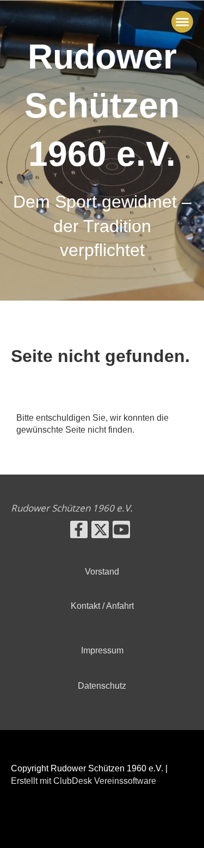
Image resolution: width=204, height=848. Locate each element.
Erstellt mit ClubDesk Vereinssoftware (83, 780)
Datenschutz (102, 685)
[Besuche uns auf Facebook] (79, 532)
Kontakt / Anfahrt (102, 605)
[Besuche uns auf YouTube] (121, 532)
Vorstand (102, 571)
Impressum (102, 650)
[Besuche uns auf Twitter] (100, 532)
